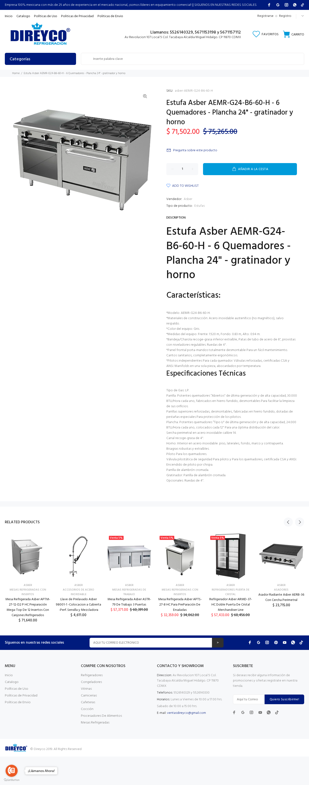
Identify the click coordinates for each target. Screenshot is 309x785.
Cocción (87, 709)
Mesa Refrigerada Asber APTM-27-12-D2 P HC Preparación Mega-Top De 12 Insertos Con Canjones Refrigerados (27, 607)
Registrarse (265, 16)
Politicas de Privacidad (21, 695)
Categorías (20, 59)
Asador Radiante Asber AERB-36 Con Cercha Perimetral (281, 597)
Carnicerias (89, 695)
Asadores (281, 589)
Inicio (9, 675)
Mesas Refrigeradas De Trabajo (129, 592)
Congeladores (91, 682)
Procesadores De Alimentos (101, 716)
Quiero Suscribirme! (284, 699)
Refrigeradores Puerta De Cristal (230, 592)
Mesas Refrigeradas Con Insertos (28, 592)
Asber (188, 199)
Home (16, 73)
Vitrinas (86, 689)
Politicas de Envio (18, 702)
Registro (285, 16)
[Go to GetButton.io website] (11, 780)
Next (299, 522)
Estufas (199, 206)
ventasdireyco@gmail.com (186, 713)
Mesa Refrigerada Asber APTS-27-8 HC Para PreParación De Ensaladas (180, 605)
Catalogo (12, 682)
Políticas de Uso (16, 689)
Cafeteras (88, 702)
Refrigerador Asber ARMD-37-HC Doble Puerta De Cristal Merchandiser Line (230, 605)
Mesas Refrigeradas (95, 722)
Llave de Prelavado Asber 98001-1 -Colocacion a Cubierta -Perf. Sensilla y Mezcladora (78, 605)
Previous (288, 522)
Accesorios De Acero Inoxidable (78, 592)
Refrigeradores (92, 675)
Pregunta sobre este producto (195, 150)
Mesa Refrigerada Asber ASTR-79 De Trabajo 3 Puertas (129, 602)
